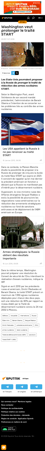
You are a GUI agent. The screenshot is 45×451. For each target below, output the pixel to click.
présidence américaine (24, 325)
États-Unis (5, 320)
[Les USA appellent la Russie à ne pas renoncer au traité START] (22, 129)
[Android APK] (8, 429)
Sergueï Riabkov (30, 320)
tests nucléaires (22, 330)
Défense (5, 316)
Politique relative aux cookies (13, 412)
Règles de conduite (9, 418)
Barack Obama (17, 320)
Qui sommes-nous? (9, 401)
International (24, 316)
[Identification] (28, 17)
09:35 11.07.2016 (7, 39)
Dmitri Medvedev (8, 325)
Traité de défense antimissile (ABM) (14, 335)
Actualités (14, 316)
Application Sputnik (25, 418)
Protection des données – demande (15, 415)
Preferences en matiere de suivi (14, 422)
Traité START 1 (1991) (9, 339)
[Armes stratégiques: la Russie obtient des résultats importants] (22, 232)
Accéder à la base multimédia (32, 68)
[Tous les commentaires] (3, 447)
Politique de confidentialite (12, 408)
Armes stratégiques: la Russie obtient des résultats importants (21, 255)
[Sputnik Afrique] (7, 19)
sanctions (32, 335)
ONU (36, 325)
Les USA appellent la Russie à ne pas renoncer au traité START (21, 152)
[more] (40, 160)
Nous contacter (7, 405)
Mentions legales (24, 401)
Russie (34, 316)
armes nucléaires (8, 330)
